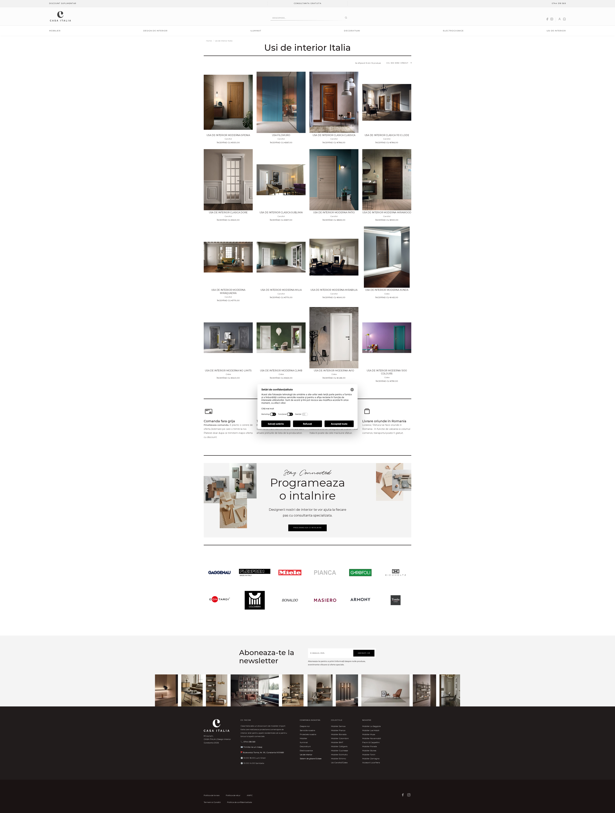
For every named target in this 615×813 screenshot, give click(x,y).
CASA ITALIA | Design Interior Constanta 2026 (217, 741)
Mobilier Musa (368, 734)
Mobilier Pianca (338, 730)
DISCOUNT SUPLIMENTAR (62, 3)
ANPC (250, 795)
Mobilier (55, 30)
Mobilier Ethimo (338, 758)
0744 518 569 (559, 3)
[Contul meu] (559, 20)
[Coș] (564, 20)
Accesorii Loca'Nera (371, 762)
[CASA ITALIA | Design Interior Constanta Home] (60, 16)
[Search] (346, 18)
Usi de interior (556, 30)
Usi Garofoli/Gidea (339, 762)
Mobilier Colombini (340, 738)
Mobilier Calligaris (339, 746)
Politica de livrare (211, 795)
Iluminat (255, 30)
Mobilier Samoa (338, 726)
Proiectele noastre (308, 734)
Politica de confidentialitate (239, 802)
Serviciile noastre (307, 730)
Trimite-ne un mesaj (252, 747)
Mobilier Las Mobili (370, 730)
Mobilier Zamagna (370, 758)
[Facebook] (547, 20)
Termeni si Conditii (212, 802)
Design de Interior (155, 30)
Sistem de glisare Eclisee (310, 758)
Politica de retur (233, 795)
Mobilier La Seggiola (371, 726)
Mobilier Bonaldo (339, 734)
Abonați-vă (364, 653)
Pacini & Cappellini (371, 742)
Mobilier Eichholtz (339, 754)
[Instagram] (551, 20)
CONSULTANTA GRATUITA (307, 3)
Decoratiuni (352, 30)
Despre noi (305, 726)
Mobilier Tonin (368, 754)
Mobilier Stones (369, 750)
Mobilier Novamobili (371, 738)
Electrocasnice (453, 30)
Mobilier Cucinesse (339, 750)
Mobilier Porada (369, 746)
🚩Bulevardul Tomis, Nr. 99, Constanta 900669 (262, 752)
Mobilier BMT (337, 742)
